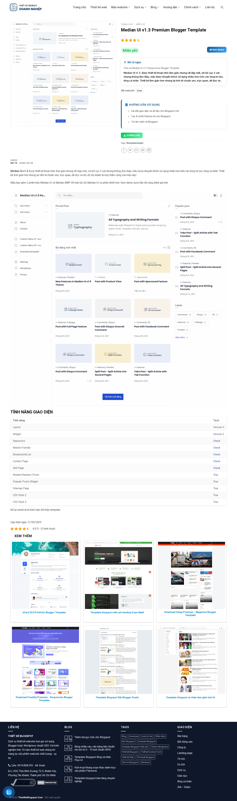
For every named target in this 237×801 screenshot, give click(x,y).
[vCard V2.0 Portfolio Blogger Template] (45, 575)
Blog (154, 7)
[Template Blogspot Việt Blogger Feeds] (118, 660)
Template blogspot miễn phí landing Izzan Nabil (117, 612)
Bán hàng (182, 736)
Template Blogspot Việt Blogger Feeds (117, 697)
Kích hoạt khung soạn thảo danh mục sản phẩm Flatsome (95, 769)
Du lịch (181, 764)
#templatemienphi (134, 143)
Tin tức (181, 758)
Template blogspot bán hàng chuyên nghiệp (94, 780)
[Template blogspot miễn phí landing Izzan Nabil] (118, 575)
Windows (145, 762)
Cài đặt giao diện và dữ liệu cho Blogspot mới (155, 111)
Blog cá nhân (184, 781)
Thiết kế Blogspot (130, 752)
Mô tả (13, 163)
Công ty (181, 747)
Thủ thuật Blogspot (145, 757)
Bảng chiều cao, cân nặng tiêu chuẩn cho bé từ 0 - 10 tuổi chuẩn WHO (94, 748)
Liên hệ (210, 7)
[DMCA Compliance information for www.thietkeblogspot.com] (23, 782)
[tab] (13, 163)
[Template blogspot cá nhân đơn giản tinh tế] (191, 660)
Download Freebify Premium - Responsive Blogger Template (44, 699)
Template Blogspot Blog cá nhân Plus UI (92, 759)
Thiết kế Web (128, 757)
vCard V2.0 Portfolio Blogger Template (44, 612)
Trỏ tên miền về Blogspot (144, 121)
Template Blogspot (147, 741)
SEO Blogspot (128, 741)
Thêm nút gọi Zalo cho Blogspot (92, 737)
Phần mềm (160, 736)
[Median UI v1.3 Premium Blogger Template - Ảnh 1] (63, 74)
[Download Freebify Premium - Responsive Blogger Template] (45, 660)
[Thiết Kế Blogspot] (26, 7)
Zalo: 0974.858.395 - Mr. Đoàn (28, 765)
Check (216, 440)
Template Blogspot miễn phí (135, 747)
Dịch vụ (139, 7)
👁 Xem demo (217, 49)
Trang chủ (79, 7)
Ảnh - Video (183, 787)
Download (133, 135)
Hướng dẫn (170, 7)
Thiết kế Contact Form (151, 752)
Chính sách (191, 7)
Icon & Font (147, 736)
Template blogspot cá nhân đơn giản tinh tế (190, 697)
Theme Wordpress (159, 747)
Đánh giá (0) (26, 163)
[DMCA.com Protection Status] (47, 783)
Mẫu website (119, 7)
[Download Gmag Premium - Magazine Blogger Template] (191, 575)
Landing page (185, 753)
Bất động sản (185, 741)
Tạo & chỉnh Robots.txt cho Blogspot (150, 116)
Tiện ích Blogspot (130, 762)
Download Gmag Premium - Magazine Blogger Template (190, 614)
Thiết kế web (98, 7)
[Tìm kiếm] (222, 7)
